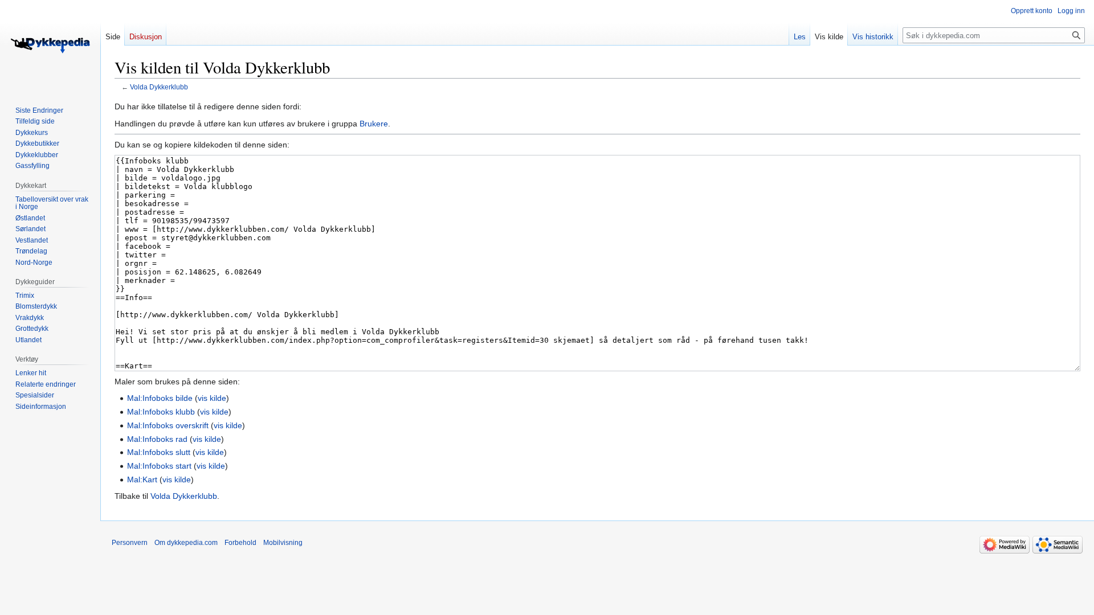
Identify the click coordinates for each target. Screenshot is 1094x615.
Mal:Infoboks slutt (158, 452)
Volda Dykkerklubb (159, 87)
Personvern (130, 543)
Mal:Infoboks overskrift (168, 425)
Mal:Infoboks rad (157, 439)
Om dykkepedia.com (186, 543)
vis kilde (212, 398)
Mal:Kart (142, 479)
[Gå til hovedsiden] (50, 45)
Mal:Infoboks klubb (161, 411)
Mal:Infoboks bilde (160, 398)
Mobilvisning (283, 543)
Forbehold (240, 543)
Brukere (374, 123)
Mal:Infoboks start (159, 465)
